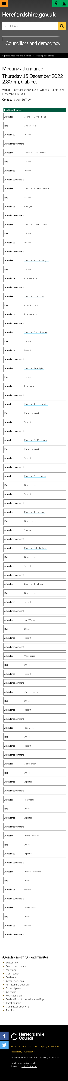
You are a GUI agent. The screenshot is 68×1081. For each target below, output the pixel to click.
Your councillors (14, 995)
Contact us (29, 1051)
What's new (12, 962)
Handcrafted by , (23, 1063)
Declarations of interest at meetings (25, 999)
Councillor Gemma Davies (36, 224)
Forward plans (13, 988)
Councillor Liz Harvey (34, 296)
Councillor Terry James (34, 512)
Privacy (22, 1046)
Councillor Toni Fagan (34, 584)
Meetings (11, 969)
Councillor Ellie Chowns (35, 152)
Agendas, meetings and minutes (16, 55)
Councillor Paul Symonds (35, 440)
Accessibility (16, 1051)
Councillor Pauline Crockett (36, 188)
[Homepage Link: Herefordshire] (31, 1036)
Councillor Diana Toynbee (35, 332)
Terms (14, 1046)
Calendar (11, 991)
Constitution (12, 973)
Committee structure (17, 1006)
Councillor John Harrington (36, 260)
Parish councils (13, 1002)
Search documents (16, 966)
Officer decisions (15, 980)
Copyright (44, 1046)
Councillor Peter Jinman (35, 476)
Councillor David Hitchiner (36, 116)
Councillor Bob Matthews (35, 548)
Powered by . (24, 1066)
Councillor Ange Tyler (34, 368)
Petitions (10, 1010)
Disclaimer (33, 1046)
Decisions (11, 977)
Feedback (55, 1046)
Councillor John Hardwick (36, 404)
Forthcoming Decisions (18, 984)
